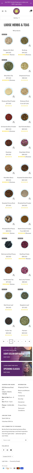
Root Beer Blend (8, 177)
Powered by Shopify (15, 461)
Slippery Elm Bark (8, 50)
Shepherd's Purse (24, 75)
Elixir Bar (20, 399)
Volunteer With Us (7, 421)
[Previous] (4, 341)
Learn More (18, 4)
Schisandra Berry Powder (8, 126)
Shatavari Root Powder (8, 101)
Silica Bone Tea (8, 75)
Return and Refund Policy (23, 391)
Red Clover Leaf (8, 305)
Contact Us (21, 396)
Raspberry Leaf (24, 305)
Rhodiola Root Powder (24, 203)
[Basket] (30, 11)
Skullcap (24, 50)
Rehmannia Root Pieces (8, 254)
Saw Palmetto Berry (24, 126)
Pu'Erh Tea (8, 330)
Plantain (24, 330)
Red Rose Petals (24, 254)
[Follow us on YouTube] (11, 450)
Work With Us (6, 418)
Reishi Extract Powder (24, 228)
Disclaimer (21, 402)
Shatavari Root (24, 101)
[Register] (25, 440)
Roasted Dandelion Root (24, 177)
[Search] (5, 11)
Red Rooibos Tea (8, 279)
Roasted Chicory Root (8, 203)
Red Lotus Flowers (24, 279)
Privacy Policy (22, 405)
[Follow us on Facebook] (4, 450)
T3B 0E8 (4, 394)
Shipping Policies (23, 387)
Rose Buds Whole (24, 152)
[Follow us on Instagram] (7, 450)
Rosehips (8, 152)
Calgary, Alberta (7, 391)
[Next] (29, 341)
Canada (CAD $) (7, 456)
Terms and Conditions (21, 409)
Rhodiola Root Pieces (8, 228)
